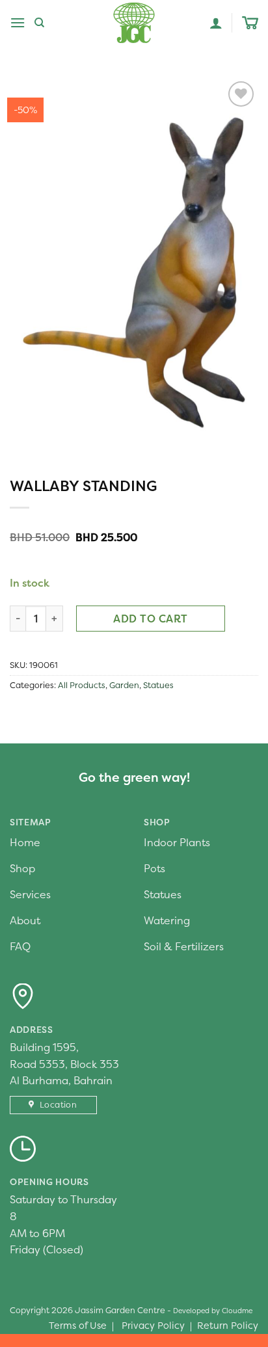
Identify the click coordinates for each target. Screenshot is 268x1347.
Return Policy (227, 1325)
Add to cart (150, 618)
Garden (124, 685)
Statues (158, 685)
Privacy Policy (153, 1325)
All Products (81, 685)
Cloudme (237, 1310)
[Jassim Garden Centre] (134, 23)
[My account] (215, 22)
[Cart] (250, 23)
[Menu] (17, 22)
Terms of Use (78, 1325)
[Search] (39, 22)
